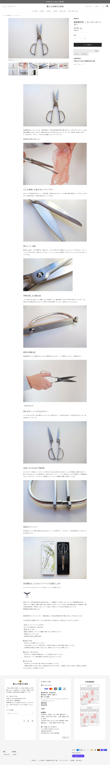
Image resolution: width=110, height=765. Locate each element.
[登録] (32, 713)
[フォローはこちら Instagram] (32, 721)
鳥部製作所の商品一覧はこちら (31, 139)
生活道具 (55, 11)
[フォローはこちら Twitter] (28, 721)
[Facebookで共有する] (77, 64)
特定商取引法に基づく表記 (52, 760)
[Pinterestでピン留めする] (79, 64)
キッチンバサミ (78, 51)
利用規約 (72, 760)
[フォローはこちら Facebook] (24, 721)
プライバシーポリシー (64, 760)
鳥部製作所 (76, 18)
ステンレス (86, 51)
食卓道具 (42, 11)
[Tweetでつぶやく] (82, 64)
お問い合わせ (79, 760)
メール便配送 (95, 51)
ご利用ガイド (34, 760)
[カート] (106, 6)
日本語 (96, 6)
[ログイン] (103, 6)
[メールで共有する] (84, 64)
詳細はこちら (65, 737)
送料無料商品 (84, 54)
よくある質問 (41, 760)
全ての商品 (34, 11)
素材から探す (63, 11)
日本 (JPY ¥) (89, 6)
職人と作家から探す (73, 11)
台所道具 (48, 11)
